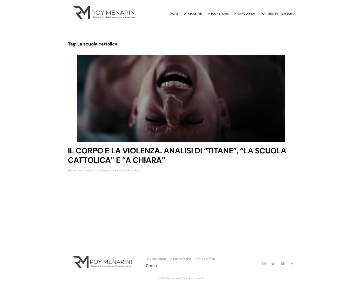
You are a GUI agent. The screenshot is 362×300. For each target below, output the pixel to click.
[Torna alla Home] (105, 14)
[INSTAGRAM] (264, 262)
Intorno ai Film (205, 259)
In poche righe (218, 13)
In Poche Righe (180, 259)
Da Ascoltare (156, 259)
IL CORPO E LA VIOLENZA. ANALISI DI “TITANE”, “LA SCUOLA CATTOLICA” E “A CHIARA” (177, 155)
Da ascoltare (193, 13)
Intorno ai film (244, 13)
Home (174, 13)
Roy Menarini (85, 170)
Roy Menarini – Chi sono (277, 13)
